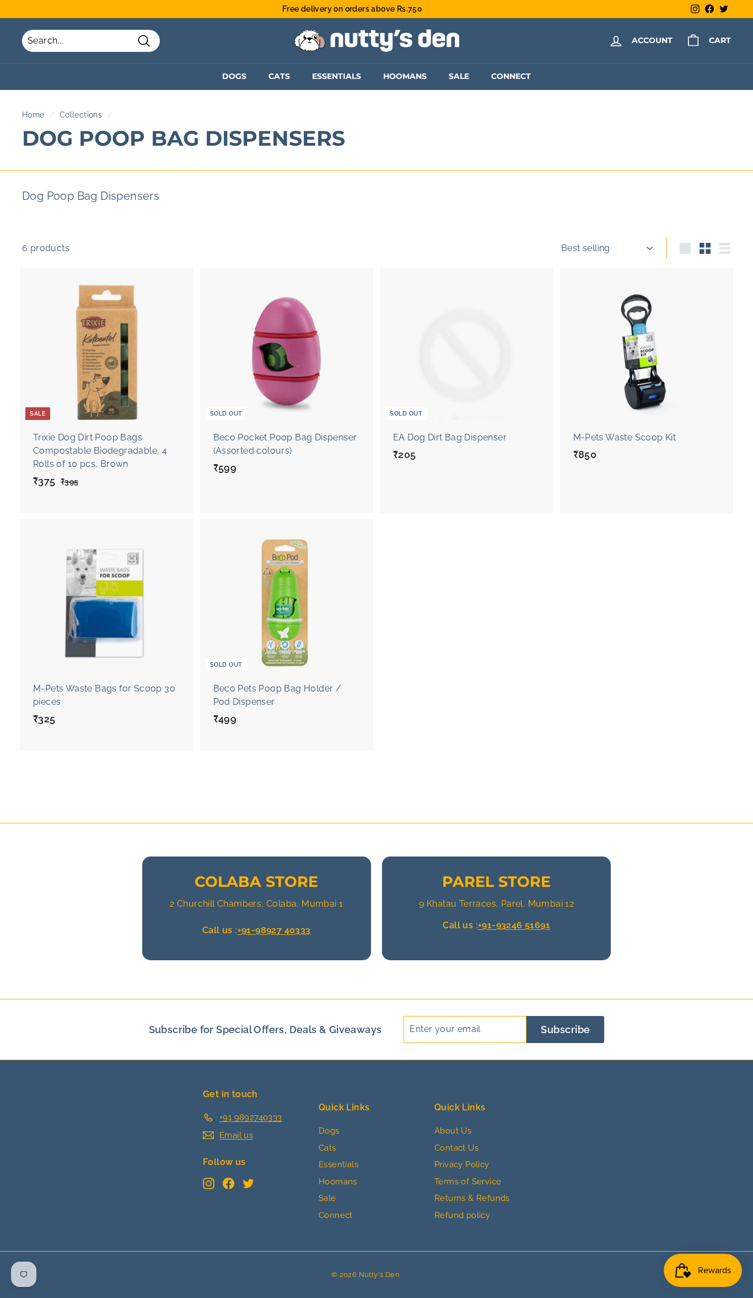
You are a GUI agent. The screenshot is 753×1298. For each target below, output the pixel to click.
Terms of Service (467, 1182)
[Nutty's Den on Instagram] (208, 1183)
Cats (279, 76)
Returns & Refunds (472, 1198)
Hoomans (405, 76)
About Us (452, 1131)
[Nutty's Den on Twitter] (248, 1183)
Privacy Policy (462, 1164)
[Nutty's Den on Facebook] (228, 1183)
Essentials (336, 76)
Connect (511, 76)
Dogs (234, 76)
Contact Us (456, 1148)
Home (33, 114)
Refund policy (462, 1215)
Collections (81, 114)
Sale (459, 76)
